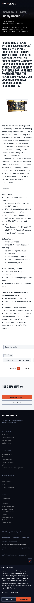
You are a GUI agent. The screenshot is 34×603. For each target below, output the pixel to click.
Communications (7, 459)
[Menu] (30, 4)
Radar (4, 457)
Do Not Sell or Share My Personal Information (14, 544)
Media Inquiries (6, 522)
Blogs (3, 484)
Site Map (4, 541)
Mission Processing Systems (13, 23)
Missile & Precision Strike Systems (12, 468)
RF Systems (5, 435)
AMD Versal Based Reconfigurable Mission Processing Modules (14, 28)
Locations (5, 503)
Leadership (5, 501)
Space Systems (7, 454)
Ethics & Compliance (8, 512)
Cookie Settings (13, 541)
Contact (4, 520)
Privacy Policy (6, 537)
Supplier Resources (8, 506)
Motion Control (6, 443)
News (3, 479)
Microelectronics (7, 440)
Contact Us (17, 402)
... (21, 368)
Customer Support (7, 517)
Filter (9, 355)
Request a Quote (16, 397)
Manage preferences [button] (10, 592)
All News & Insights (8, 487)
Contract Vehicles (7, 509)
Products (10, 21)
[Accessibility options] (30, 560)
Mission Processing (8, 437)
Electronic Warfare (7, 462)
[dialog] (17, 584)
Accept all (24, 599)
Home (3, 21)
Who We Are (6, 498)
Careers (4, 514)
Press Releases (6, 481)
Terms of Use (25, 537)
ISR (3, 465)
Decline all (9, 599)
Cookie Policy (9, 588)
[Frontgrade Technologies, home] (8, 4)
